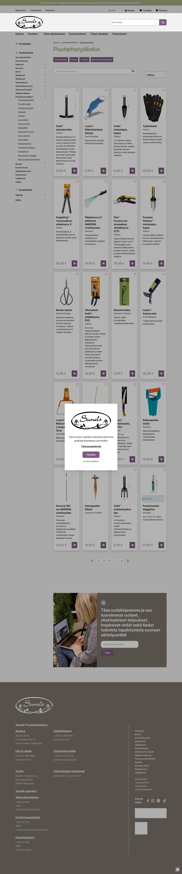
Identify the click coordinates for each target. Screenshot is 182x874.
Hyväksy (91, 454)
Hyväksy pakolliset (91, 461)
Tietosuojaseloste (91, 446)
